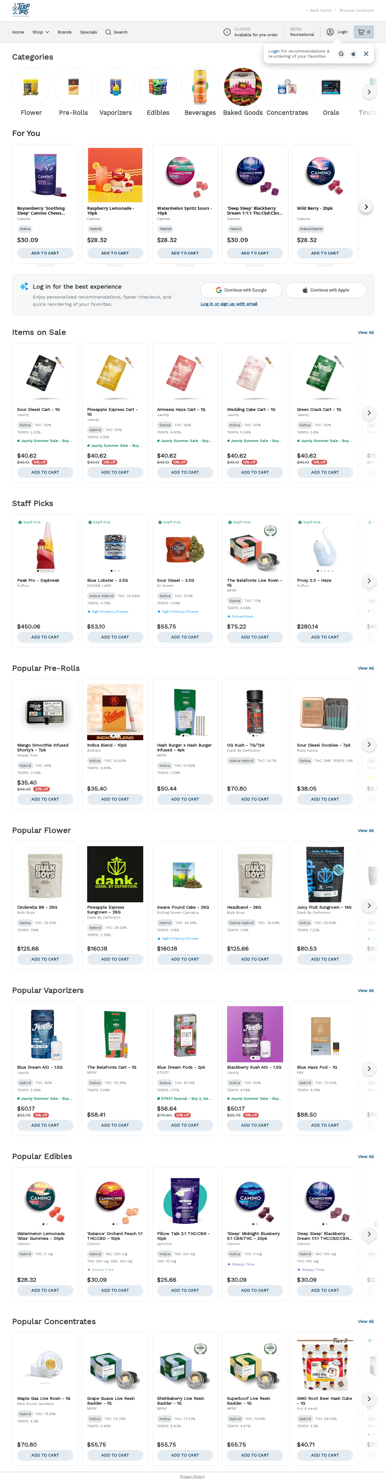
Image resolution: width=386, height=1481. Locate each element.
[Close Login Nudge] (366, 54)
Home (18, 32)
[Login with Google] (341, 54)
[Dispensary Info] (227, 32)
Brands (65, 32)
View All (366, 332)
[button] (319, 53)
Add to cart (45, 472)
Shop (38, 32)
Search (121, 32)
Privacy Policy (192, 1476)
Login (342, 32)
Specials (88, 32)
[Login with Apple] (353, 54)
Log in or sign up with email (229, 303)
